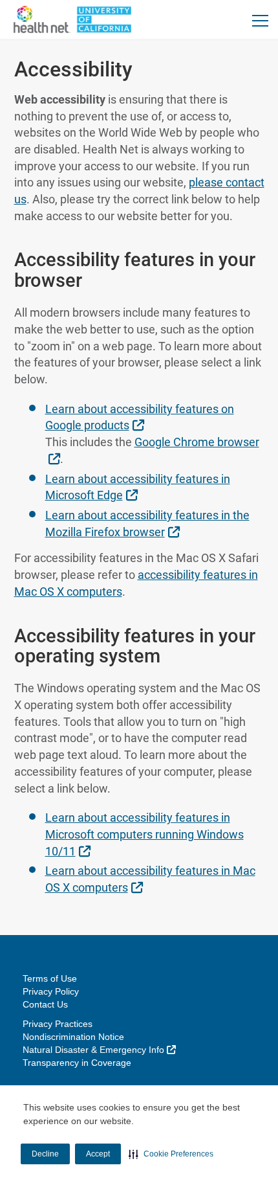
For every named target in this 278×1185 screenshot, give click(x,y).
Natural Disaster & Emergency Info (99, 1049)
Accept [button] (98, 1153)
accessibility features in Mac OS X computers (136, 583)
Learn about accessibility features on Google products (139, 417)
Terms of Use (50, 978)
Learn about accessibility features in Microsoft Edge (137, 487)
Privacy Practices (57, 1024)
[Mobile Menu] (261, 20)
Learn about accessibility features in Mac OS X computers (150, 879)
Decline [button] (45, 1153)
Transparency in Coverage (77, 1062)
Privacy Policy (51, 991)
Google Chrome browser (159, 450)
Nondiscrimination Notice (73, 1037)
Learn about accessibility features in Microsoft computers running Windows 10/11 (144, 834)
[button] (171, 1154)
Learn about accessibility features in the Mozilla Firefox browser (147, 523)
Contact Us (45, 1004)
